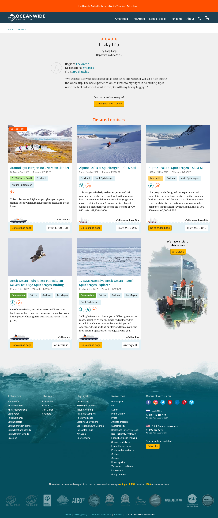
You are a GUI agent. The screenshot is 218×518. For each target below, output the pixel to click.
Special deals (157, 18)
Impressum (117, 470)
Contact (115, 454)
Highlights (176, 18)
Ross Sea (12, 438)
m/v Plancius (80, 71)
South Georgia (15, 422)
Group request (118, 474)
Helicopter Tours (85, 430)
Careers (115, 458)
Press (114, 418)
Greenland (47, 401)
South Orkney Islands (18, 434)
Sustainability (118, 426)
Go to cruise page (21, 227)
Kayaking (81, 434)
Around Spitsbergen (22, 185)
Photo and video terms (122, 450)
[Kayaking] (88, 309)
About (190, 18)
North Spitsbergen (104, 178)
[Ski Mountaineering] (81, 185)
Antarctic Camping (86, 413)
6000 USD (58, 227)
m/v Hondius (63, 337)
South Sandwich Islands (20, 426)
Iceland (45, 405)
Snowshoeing (83, 438)
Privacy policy (118, 462)
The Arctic (138, 18)
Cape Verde (13, 413)
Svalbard (88, 67)
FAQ (113, 405)
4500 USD (127, 227)
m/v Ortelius (63, 219)
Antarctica (121, 18)
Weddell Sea (14, 401)
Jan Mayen (62, 295)
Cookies (118, 514)
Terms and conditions (122, 466)
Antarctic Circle (15, 405)
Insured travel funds (121, 446)
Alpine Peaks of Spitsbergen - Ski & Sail (107, 168)
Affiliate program (119, 422)
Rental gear (117, 401)
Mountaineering (85, 409)
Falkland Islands (15, 418)
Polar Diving (83, 401)
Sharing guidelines (120, 442)
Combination (18, 295)
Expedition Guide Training (124, 438)
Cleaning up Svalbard (87, 422)
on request (61, 345)
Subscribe (153, 446)
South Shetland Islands (19, 430)
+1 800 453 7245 (154, 430)
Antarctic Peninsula (17, 409)
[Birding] (12, 302)
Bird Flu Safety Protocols (123, 434)
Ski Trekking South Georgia (90, 426)
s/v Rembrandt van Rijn (127, 220)
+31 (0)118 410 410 (156, 415)
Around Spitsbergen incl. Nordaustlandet (39, 168)
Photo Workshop (85, 418)
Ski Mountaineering (86, 405)
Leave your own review (109, 103)
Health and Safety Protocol (125, 430)
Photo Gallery (118, 413)
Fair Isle (33, 295)
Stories (115, 409)
